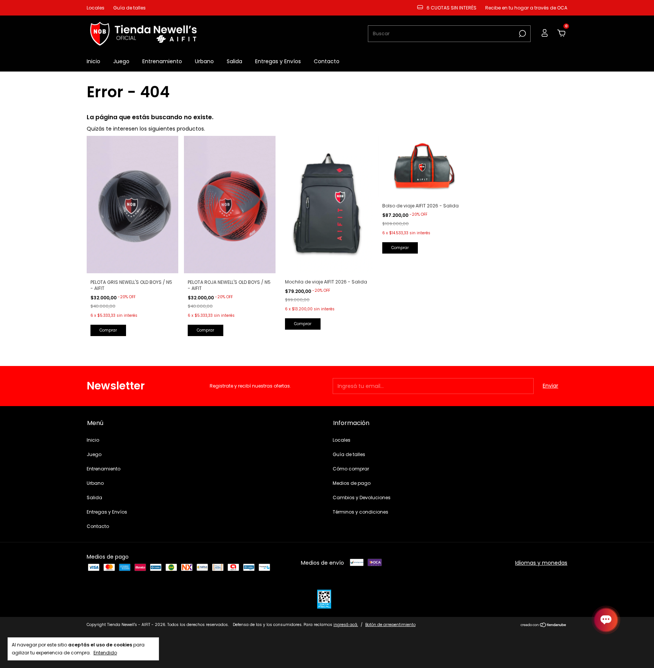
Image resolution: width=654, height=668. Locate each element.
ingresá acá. (345, 625)
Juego (121, 61)
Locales (95, 8)
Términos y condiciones (360, 512)
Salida (234, 61)
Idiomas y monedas (541, 563)
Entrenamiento (162, 61)
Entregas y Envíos (278, 61)
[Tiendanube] (543, 625)
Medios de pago (352, 483)
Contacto (326, 61)
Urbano (204, 61)
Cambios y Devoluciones (362, 497)
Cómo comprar (351, 469)
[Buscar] (522, 33)
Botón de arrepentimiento (390, 625)
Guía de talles (129, 8)
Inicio (93, 61)
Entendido (105, 652)
